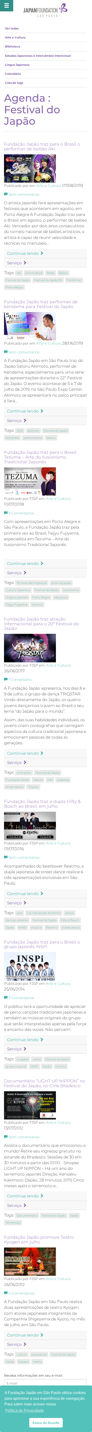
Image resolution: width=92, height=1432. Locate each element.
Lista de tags (14, 83)
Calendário (13, 74)
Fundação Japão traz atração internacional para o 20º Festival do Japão (41, 623)
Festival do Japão (17, 280)
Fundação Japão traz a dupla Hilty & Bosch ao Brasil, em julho (42, 804)
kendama (12, 438)
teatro (37, 1361)
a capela (22, 1059)
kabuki (38, 780)
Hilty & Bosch (70, 920)
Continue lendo (23, 253)
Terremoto (13, 1222)
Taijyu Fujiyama (16, 604)
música (36, 927)
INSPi (34, 1066)
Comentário (20, 680)
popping (63, 780)
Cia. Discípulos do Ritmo (44, 913)
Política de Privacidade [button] (24, 1410)
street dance (14, 787)
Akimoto (33, 430)
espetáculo (39, 1354)
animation (24, 772)
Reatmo (51, 927)
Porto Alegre (14, 287)
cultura (22, 1354)
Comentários (21, 513)
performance (33, 438)
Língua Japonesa (17, 64)
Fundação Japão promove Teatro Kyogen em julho (39, 1240)
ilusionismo (71, 590)
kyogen (23, 1361)
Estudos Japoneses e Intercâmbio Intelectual (38, 55)
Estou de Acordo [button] (46, 1423)
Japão (10, 927)
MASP (22, 927)
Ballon (63, 273)
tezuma (37, 604)
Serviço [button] (15, 263)
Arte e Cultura (15, 37)
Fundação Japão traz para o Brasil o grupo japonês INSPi (42, 944)
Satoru (51, 438)
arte (19, 913)
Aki (19, 273)
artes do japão (61, 583)
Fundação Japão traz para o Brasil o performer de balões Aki (42, 147)
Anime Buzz (33, 273)
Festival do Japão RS (48, 280)
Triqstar (33, 787)
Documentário (27, 1215)
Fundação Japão (17, 780)
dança (69, 913)
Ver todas (12, 28)
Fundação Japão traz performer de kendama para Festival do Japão (41, 304)
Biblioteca (12, 46)
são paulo (60, 597)
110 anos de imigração (32, 583)
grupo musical (16, 1066)
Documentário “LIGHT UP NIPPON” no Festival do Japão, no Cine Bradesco (44, 1083)
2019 (20, 430)
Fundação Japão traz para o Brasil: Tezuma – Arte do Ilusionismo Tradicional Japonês (40, 457)
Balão (50, 273)
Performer (74, 280)
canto (37, 1059)
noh (50, 780)
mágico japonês (17, 597)
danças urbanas (17, 920)
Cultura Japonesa (18, 590)
